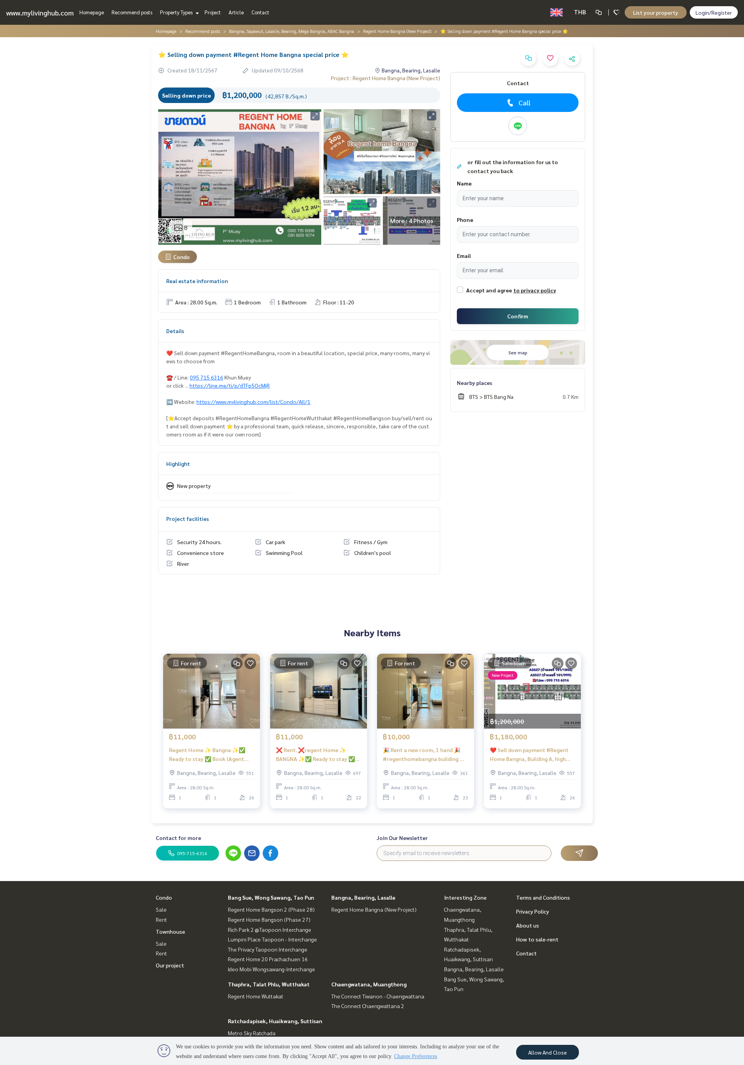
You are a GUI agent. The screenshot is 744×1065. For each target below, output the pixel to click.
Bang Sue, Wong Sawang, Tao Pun (271, 897)
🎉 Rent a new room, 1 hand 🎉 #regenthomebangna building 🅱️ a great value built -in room (424, 754)
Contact (260, 12)
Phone (465, 219)
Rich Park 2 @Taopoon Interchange (269, 929)
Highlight (178, 463)
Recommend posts (132, 12)
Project (213, 12)
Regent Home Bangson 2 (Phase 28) (271, 909)
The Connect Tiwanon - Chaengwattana (377, 996)
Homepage (91, 12)
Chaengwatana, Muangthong (368, 984)
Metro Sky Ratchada (252, 1032)
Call (524, 102)
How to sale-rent (537, 939)
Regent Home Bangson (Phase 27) (269, 919)
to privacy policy (534, 290)
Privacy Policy (532, 911)
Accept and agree (489, 290)
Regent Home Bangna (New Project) (397, 31)
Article (236, 12)
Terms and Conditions (543, 897)
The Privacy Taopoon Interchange (267, 949)
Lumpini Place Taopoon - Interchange (272, 939)
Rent (161, 919)
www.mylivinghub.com (40, 12)
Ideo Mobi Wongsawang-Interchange (271, 968)
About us (527, 925)
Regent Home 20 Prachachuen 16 (268, 958)
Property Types (177, 12)
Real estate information (197, 280)
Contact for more (178, 837)
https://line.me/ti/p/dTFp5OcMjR (229, 385)
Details (175, 330)
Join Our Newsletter (402, 837)
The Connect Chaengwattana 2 (367, 1005)
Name (464, 183)
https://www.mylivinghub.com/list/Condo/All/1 (253, 401)
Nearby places (474, 382)
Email (464, 255)
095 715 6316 (206, 377)
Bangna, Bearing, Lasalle (363, 897)
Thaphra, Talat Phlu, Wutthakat (269, 984)
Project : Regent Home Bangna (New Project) (385, 77)
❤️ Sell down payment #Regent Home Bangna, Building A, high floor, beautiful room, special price (529, 754)
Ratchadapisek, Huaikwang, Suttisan (275, 1020)
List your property (655, 12)
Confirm (517, 316)
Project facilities (187, 518)
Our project (170, 965)
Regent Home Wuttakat (255, 996)
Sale (161, 909)
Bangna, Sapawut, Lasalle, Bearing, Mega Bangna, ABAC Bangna (291, 31)
